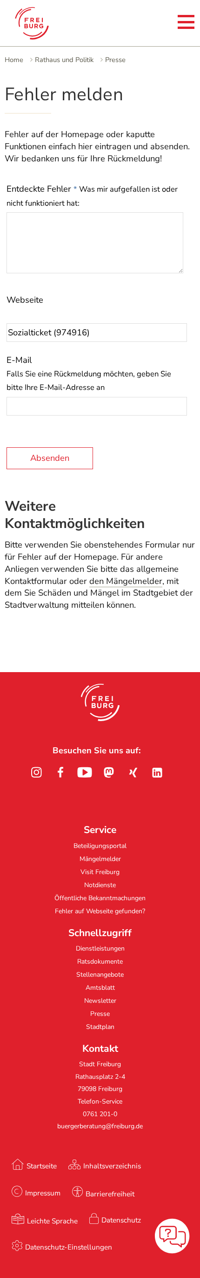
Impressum (42, 1193)
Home (14, 59)
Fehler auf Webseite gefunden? (100, 911)
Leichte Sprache (52, 1221)
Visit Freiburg (100, 872)
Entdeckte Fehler (92, 195)
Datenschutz (121, 1220)
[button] (100, 702)
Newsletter (100, 1000)
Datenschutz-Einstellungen (68, 1247)
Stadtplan (100, 1026)
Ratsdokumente (100, 961)
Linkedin (157, 772)
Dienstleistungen (100, 948)
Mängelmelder (100, 858)
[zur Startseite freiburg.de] (46, 23)
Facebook (60, 772)
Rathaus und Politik (64, 59)
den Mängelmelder (125, 581)
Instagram (36, 772)
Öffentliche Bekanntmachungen (100, 898)
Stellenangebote (100, 974)
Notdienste (100, 885)
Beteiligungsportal (100, 845)
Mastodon (108, 772)
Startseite (42, 1166)
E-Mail (89, 373)
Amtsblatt (100, 987)
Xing (133, 772)
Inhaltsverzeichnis (112, 1166)
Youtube (84, 772)
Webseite (25, 300)
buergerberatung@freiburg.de (100, 1126)
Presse (115, 59)
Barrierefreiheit (110, 1194)
